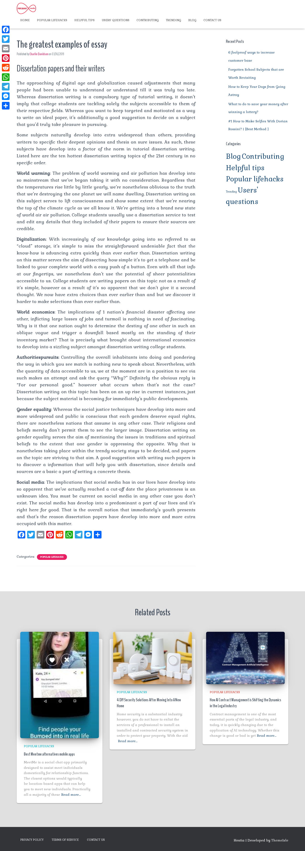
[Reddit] (5, 67)
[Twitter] (5, 39)
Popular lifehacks (52, 20)
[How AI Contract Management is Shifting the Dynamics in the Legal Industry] (245, 657)
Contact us (212, 20)
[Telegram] (5, 86)
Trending (173, 20)
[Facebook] (5, 29)
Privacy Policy (32, 840)
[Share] (5, 105)
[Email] (5, 48)
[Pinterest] (5, 58)
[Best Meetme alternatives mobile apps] (59, 684)
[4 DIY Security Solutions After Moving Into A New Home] (152, 657)
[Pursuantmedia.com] (26, 8)
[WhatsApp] (5, 77)
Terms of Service (65, 840)
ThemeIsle (279, 840)
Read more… (71, 794)
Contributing (148, 20)
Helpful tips (84, 20)
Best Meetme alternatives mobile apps (49, 754)
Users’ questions (115, 20)
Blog (192, 20)
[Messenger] (5, 96)
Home (25, 20)
